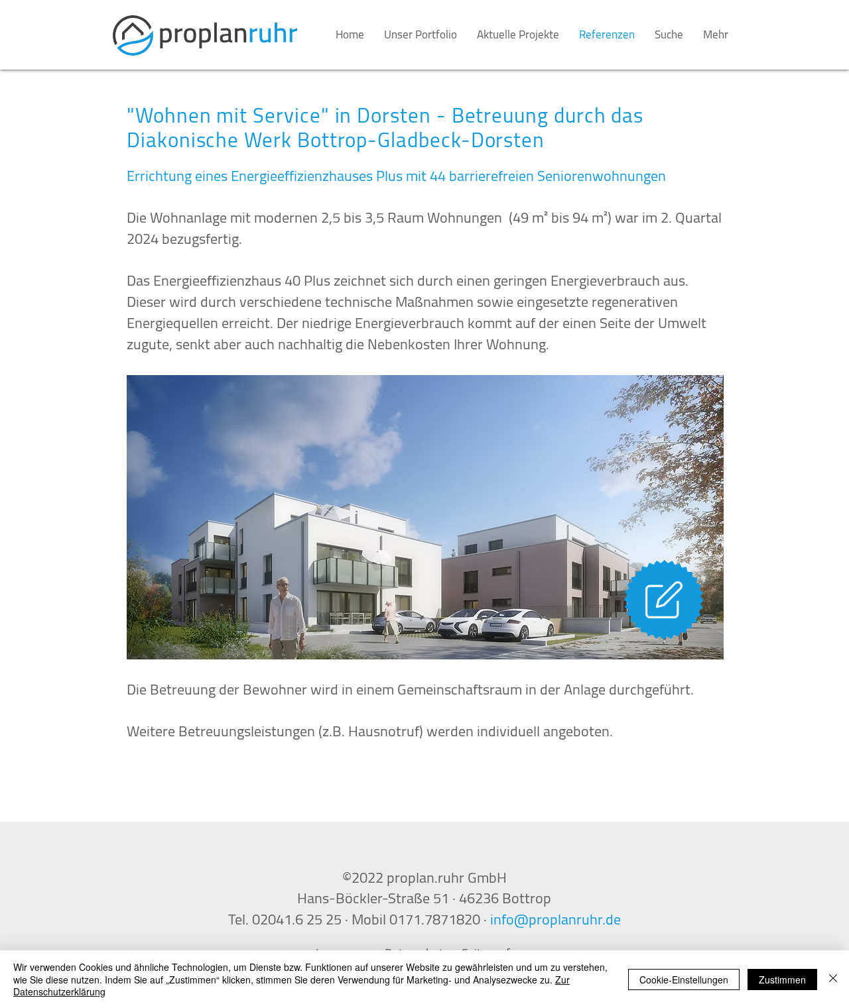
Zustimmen (782, 979)
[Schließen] (833, 979)
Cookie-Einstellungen (683, 979)
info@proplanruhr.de (555, 919)
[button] (425, 517)
